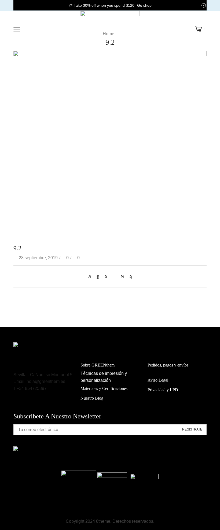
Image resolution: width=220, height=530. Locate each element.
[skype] (129, 276)
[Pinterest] (106, 276)
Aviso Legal (158, 380)
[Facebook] (98, 276)
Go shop (144, 5)
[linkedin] (122, 276)
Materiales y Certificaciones (103, 388)
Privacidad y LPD (163, 389)
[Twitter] (91, 276)
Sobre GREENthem (97, 365)
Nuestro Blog (91, 398)
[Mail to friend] (114, 276)
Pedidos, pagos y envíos (168, 365)
